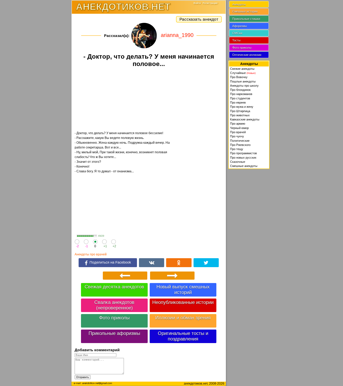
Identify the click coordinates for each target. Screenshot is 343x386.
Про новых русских (243, 157)
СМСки (237, 33)
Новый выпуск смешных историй (183, 289)
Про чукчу (237, 136)
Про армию (237, 123)
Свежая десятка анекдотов (114, 286)
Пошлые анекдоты (243, 81)
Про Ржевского (240, 144)
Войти (197, 3)
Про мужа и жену (241, 106)
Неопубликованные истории (183, 302)
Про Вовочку (239, 77)
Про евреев (238, 102)
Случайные (243, 73)
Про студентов (240, 98)
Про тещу (236, 149)
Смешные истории (244, 11)
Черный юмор (239, 128)
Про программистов (243, 153)
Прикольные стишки (246, 18)
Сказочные (237, 161)
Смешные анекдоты (243, 166)
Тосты (236, 40)
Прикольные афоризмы (114, 333)
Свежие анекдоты (242, 68)
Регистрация (210, 3)
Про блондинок (240, 89)
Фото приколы (114, 317)
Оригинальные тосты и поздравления (183, 336)
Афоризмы (239, 26)
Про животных (240, 115)
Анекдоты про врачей (91, 254)
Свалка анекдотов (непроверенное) (114, 305)
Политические (240, 140)
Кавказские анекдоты (244, 119)
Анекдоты (239, 4)
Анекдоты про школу (244, 85)
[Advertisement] (149, 100)
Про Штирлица (240, 111)
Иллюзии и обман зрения (183, 317)
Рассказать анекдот (198, 19)
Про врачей (238, 132)
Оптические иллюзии (246, 54)
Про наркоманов (241, 94)
